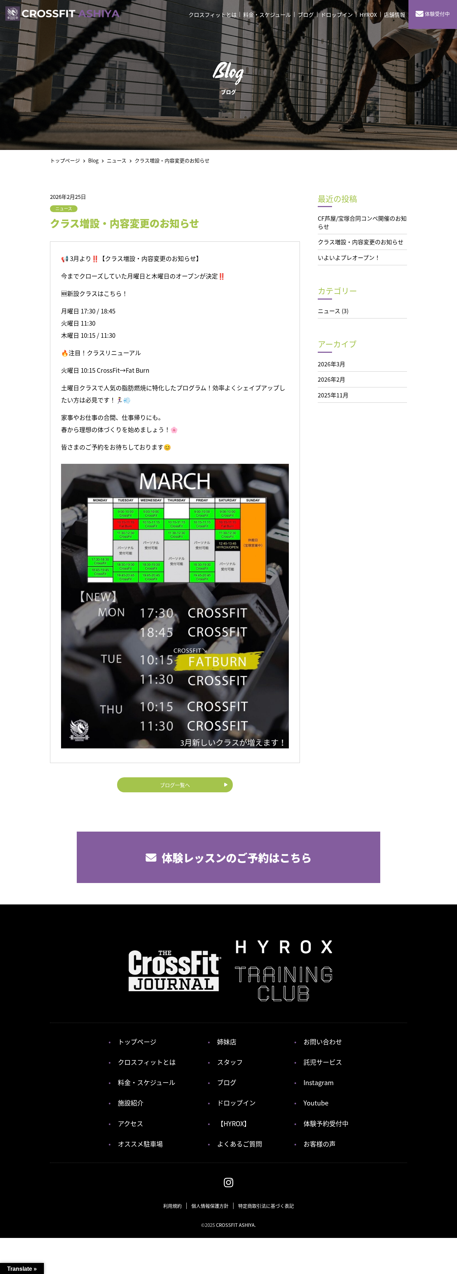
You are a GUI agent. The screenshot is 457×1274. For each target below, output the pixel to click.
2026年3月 (331, 364)
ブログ (306, 14)
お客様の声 (319, 1143)
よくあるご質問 (239, 1143)
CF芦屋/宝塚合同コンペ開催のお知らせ (362, 222)
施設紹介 (131, 1102)
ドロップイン (337, 14)
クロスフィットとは (213, 14)
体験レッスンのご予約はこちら (237, 857)
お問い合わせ (322, 1041)
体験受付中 (437, 13)
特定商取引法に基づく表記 (266, 1205)
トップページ (137, 1041)
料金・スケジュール (267, 14)
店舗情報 (394, 14)
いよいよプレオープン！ (349, 257)
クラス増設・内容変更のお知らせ (360, 241)
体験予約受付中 (325, 1123)
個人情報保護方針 (209, 1205)
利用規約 (172, 1205)
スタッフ (230, 1062)
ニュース (63, 208)
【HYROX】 (233, 1123)
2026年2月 (331, 379)
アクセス (130, 1123)
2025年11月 (333, 395)
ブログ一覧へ (175, 784)
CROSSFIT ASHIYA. (236, 1225)
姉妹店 (226, 1041)
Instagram (318, 1082)
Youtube (315, 1102)
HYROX (368, 14)
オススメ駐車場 (140, 1143)
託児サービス (322, 1062)
